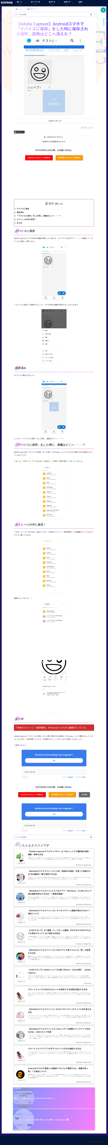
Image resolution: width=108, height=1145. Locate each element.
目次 (51, 203)
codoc (83, 777)
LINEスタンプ (20, 132)
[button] (91, 14)
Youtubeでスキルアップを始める (39, 158)
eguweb (70, 777)
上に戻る (84, 794)
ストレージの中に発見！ (26, 219)
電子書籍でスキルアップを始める (69, 158)
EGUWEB (6, 2)
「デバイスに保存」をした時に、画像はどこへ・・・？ (39, 215)
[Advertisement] (54, 181)
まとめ (19, 222)
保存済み (20, 212)
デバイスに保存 (23, 208)
